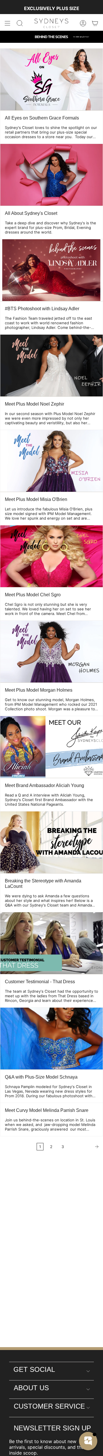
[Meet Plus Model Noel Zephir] (51, 365)
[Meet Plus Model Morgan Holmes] (51, 651)
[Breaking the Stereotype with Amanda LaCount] (51, 842)
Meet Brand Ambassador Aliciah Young (44, 785)
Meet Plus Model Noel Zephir (34, 404)
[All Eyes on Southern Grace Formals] (51, 79)
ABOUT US (31, 1388)
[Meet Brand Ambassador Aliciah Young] (51, 747)
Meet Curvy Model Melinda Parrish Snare (46, 1110)
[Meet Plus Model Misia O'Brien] (51, 461)
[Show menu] (7, 23)
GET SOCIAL (34, 1369)
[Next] (85, 1147)
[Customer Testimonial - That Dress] (51, 943)
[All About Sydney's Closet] (51, 175)
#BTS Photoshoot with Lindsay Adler (42, 308)
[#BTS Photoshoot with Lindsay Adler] (51, 270)
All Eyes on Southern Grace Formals (42, 117)
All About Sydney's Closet (31, 213)
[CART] (95, 23)
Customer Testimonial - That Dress (40, 981)
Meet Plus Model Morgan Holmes (38, 690)
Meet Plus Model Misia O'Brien (36, 499)
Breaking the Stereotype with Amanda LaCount (43, 883)
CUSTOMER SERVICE (49, 1406)
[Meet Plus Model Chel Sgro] (51, 556)
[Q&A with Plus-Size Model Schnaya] (51, 1038)
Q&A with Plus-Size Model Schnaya (41, 1077)
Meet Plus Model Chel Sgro (33, 594)
